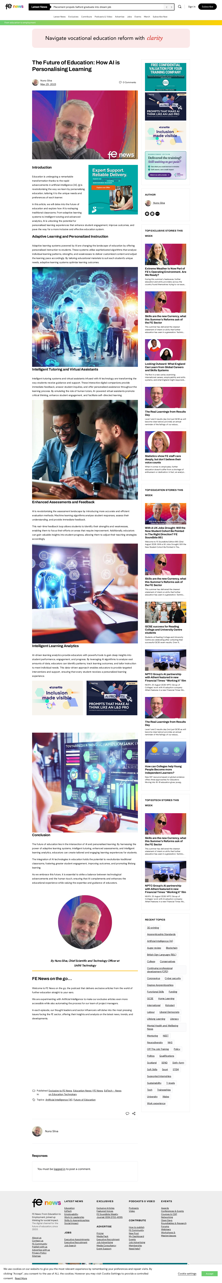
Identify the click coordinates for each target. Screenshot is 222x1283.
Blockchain (171, 947)
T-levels (170, 1083)
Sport (165, 1069)
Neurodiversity (155, 1042)
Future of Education (85, 1099)
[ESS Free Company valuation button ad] (165, 76)
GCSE (150, 998)
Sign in (191, 6)
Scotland (152, 1062)
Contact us (37, 1240)
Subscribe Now (160, 16)
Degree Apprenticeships (160, 985)
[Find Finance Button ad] (165, 164)
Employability (71, 1214)
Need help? (134, 1248)
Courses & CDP (169, 1214)
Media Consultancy (106, 1245)
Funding (173, 991)
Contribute (86, 16)
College (151, 961)
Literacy (174, 1018)
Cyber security (173, 978)
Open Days (166, 1220)
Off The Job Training (158, 1049)
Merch (147, 16)
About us (36, 1237)
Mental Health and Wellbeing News (162, 1027)
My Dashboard (136, 1236)
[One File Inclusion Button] (57, 713)
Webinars (166, 1229)
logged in (59, 1169)
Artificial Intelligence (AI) (58, 1099)
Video (132, 1211)
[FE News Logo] (14, 6)
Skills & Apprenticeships (76, 1220)
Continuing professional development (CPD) (159, 970)
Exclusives (73, 16)
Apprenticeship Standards (161, 934)
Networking (167, 1217)
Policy (177, 1049)
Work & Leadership (74, 1217)
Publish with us (39, 1246)
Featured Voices (105, 1211)
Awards (165, 1208)
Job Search (70, 1245)
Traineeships (164, 1089)
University (152, 1096)
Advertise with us (41, 1249)
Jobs (129, 16)
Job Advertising (105, 1242)
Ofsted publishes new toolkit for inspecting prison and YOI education (92, 7)
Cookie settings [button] (187, 1273)
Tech (149, 1089)
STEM (176, 1069)
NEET (166, 1035)
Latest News (60, 16)
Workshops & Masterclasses (168, 1234)
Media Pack (102, 1236)
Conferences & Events (172, 1211)
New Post (134, 1233)
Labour (151, 1012)
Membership (135, 1245)
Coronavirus (153, 978)
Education (69, 1208)
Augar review (154, 947)
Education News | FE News (88, 1090)
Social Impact (71, 1223)
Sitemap (36, 1255)
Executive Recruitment (75, 1242)
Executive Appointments (76, 1239)
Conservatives (167, 961)
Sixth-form (178, 1062)
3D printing (153, 927)
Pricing (100, 1233)
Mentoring (152, 1035)
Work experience (156, 1103)
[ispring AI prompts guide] (112, 713)
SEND (164, 1062)
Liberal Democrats (169, 1012)
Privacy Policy (39, 1252)
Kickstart (170, 1005)
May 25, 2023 (48, 84)
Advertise (119, 16)
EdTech (68, 1211)
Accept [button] (209, 1273)
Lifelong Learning (156, 1018)
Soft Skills (152, 1069)
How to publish (136, 1227)
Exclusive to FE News (60, 1090)
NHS (170, 1042)
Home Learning (166, 998)
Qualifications (166, 1055)
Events (138, 16)
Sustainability (154, 1083)
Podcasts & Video (103, 16)
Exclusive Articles (105, 1208)
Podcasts (134, 1208)
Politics (151, 1055)
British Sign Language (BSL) (161, 954)
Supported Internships (159, 1076)
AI (79, 184)
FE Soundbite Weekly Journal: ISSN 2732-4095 (110, 1216)
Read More (21, 1278)
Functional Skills (155, 991)
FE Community (39, 1243)
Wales (166, 1096)
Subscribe (207, 6)
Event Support (104, 1248)
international (153, 1005)
